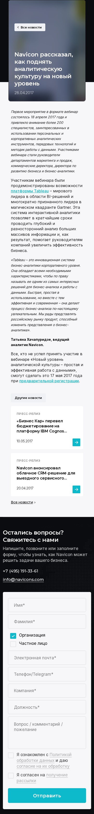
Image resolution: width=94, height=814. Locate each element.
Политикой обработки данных (44, 757)
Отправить (47, 796)
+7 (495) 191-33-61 (20, 570)
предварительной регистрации (49, 380)
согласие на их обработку (43, 766)
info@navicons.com (23, 579)
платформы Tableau (30, 190)
